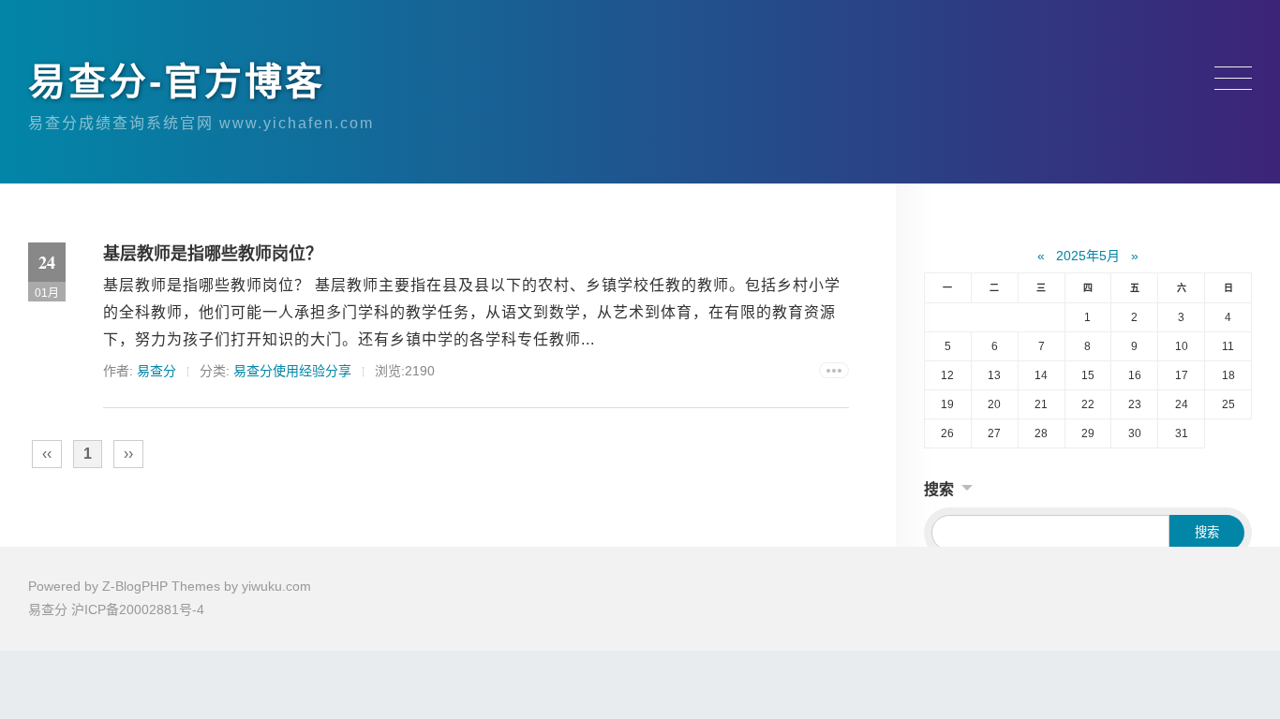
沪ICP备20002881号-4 (137, 609)
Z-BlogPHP (135, 586)
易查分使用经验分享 (292, 370)
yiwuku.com (276, 586)
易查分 (156, 370)
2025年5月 (1088, 255)
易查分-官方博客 (176, 81)
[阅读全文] (834, 370)
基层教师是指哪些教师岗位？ (212, 253)
